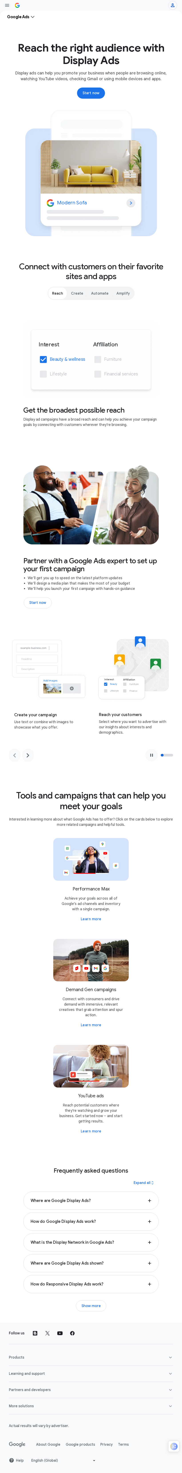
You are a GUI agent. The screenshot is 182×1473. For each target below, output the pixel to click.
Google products (80, 1444)
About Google (48, 1444)
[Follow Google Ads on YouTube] (60, 1333)
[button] (91, 1201)
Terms (123, 1444)
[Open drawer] (7, 5)
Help (20, 1460)
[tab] (57, 293)
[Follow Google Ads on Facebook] (72, 1333)
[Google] (17, 1444)
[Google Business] (17, 5)
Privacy (106, 1444)
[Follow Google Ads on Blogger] (35, 1333)
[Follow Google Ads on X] (47, 1333)
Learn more (91, 919)
